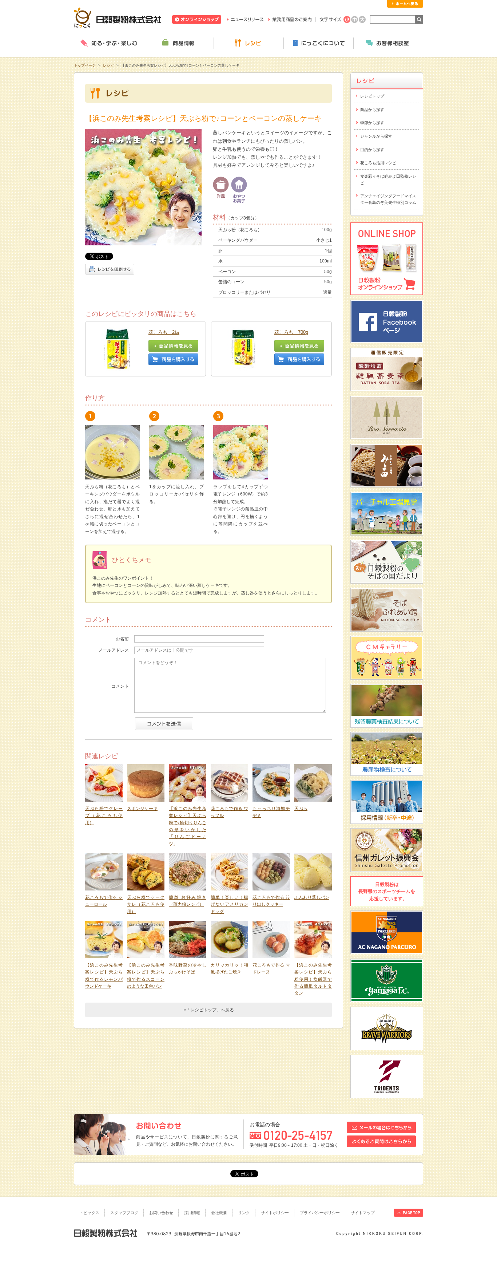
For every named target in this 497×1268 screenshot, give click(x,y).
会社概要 (219, 1212)
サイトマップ (363, 1212)
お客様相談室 (388, 43)
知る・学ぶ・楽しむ (109, 43)
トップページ (85, 65)
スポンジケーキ (142, 808)
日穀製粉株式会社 (118, 17)
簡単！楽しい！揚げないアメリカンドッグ (229, 904)
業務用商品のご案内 (289, 19)
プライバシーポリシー (320, 1212)
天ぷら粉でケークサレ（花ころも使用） (145, 904)
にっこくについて (318, 43)
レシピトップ (372, 96)
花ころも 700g (291, 332)
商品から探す (372, 109)
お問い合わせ (161, 1212)
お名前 (122, 638)
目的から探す (372, 149)
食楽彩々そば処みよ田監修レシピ (388, 179)
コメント (120, 686)
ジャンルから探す (376, 136)
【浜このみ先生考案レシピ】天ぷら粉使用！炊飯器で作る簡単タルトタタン (313, 979)
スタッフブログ (124, 1212)
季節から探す (372, 123)
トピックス (89, 1212)
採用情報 (192, 1212)
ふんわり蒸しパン (311, 897)
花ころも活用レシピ (378, 163)
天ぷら (300, 808)
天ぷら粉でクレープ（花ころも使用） (104, 815)
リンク (244, 1212)
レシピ (248, 43)
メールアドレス (113, 650)
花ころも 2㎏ (163, 332)
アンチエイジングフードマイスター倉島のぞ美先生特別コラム (388, 199)
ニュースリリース (245, 19)
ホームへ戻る (405, 4)
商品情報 (179, 43)
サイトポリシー (275, 1212)
